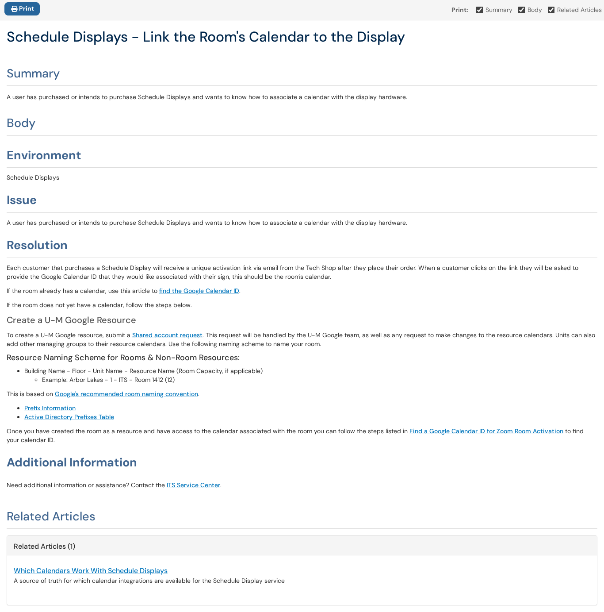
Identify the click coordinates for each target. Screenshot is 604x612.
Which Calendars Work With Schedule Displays (91, 570)
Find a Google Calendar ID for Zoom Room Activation (486, 431)
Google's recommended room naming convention (126, 394)
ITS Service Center (193, 485)
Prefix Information (50, 408)
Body (535, 10)
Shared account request (167, 335)
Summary (498, 10)
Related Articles (579, 10)
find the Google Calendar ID (199, 291)
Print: (459, 10)
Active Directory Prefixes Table (69, 417)
